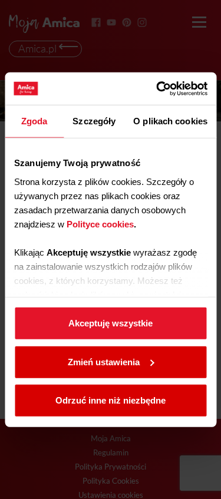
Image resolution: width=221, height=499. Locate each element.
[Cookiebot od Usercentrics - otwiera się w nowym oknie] (157, 88)
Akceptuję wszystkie (110, 323)
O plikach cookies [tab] (170, 121)
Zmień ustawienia (104, 361)
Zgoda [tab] (34, 121)
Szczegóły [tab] (94, 121)
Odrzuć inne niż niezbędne (110, 400)
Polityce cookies (99, 224)
